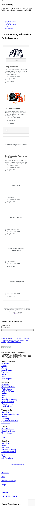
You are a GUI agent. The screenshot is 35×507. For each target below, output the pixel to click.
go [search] (17, 60)
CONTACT (5, 338)
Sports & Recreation (9, 421)
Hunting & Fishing (9, 400)
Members (5, 447)
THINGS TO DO (10, 25)
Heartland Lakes (10, 21)
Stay (3, 437)
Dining (4, 416)
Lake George (6, 370)
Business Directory (8, 308)
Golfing (4, 395)
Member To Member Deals (16, 309)
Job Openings (7, 458)
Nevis (3, 374)
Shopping (5, 419)
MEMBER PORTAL (14, 342)
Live (3, 454)
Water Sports (6, 389)
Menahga (5, 372)
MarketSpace (27, 309)
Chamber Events (8, 431)
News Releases (17, 308)
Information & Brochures (23, 311)
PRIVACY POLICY (16, 338)
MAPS (11, 340)
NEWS (16, 340)
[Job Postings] (6, 131)
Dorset (4, 368)
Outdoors (8, 23)
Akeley (4, 366)
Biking (4, 393)
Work (3, 456)
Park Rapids (6, 379)
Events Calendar (26, 308)
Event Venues (6, 433)
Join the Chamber (8, 452)
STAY (7, 26)
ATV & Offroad (7, 391)
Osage (3, 376)
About (4, 445)
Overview (5, 364)
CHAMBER (9, 28)
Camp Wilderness (11, 67)
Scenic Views (6, 406)
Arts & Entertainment (10, 414)
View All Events (7, 429)
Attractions (5, 423)
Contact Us (14, 311)
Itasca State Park (8, 387)
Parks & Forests (7, 402)
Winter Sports (7, 404)
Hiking (4, 397)
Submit (18, 330)
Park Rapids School (12, 108)
